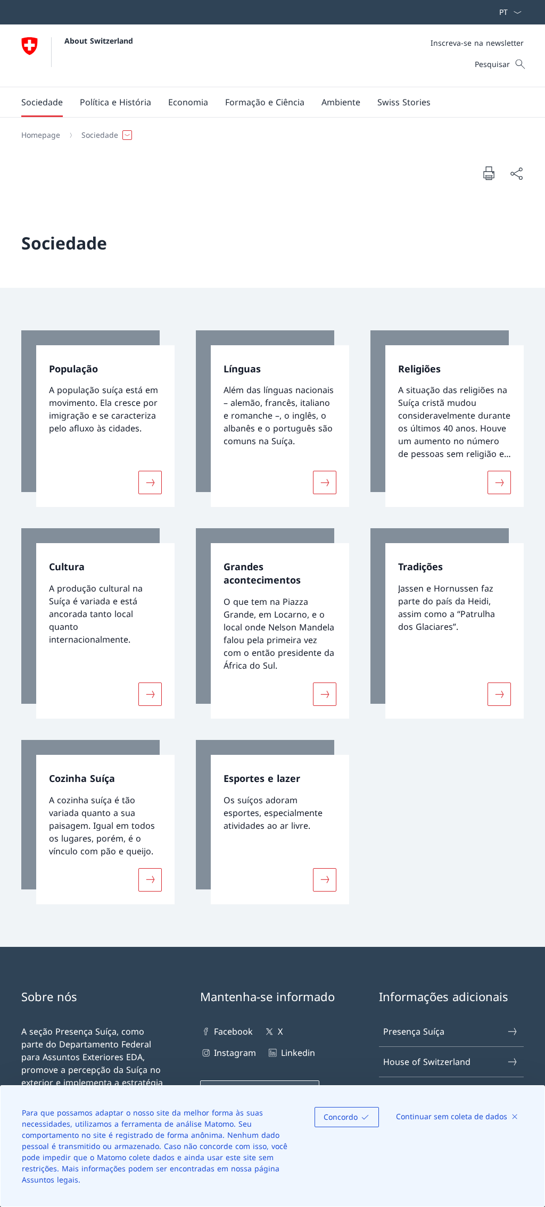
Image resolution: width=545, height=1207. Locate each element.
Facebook (233, 1031)
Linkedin (298, 1053)
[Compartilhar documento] (516, 173)
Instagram (235, 1053)
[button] (42, 102)
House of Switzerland (426, 1062)
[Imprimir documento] (488, 173)
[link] (98, 418)
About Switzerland (98, 41)
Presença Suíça (413, 1031)
